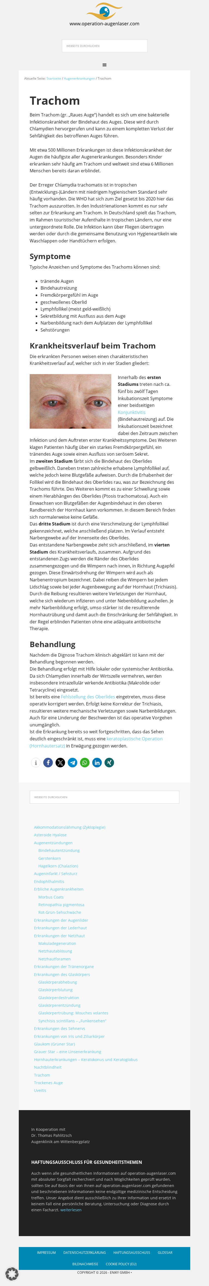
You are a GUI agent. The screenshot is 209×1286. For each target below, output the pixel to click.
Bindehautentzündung (59, 850)
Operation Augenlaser (104, 13)
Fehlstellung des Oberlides (88, 697)
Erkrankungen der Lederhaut (60, 927)
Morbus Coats (51, 897)
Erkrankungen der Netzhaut (59, 935)
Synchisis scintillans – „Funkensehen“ (72, 1020)
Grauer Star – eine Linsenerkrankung (67, 1051)
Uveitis (40, 1090)
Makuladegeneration (57, 943)
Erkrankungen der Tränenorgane (64, 966)
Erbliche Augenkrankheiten (59, 889)
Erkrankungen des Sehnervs (59, 1028)
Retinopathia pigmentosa (61, 904)
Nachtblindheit (48, 1067)
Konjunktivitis (132, 412)
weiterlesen (71, 1209)
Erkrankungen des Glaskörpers (62, 974)
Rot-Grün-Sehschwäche (59, 912)
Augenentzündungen (53, 842)
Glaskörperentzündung (59, 1005)
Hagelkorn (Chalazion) (58, 866)
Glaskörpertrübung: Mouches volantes (73, 1012)
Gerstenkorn (49, 858)
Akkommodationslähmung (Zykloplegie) (69, 827)
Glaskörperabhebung (57, 982)
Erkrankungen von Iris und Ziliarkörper (69, 1036)
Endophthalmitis (49, 881)
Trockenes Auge (48, 1082)
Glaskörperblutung (55, 989)
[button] (36, 762)
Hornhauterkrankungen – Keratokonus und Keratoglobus (86, 1059)
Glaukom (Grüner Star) (54, 1044)
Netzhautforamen (54, 959)
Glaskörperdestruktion (58, 997)
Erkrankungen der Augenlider (61, 920)
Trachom (42, 1075)
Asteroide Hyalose (50, 834)
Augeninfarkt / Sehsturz (55, 873)
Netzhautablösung (55, 951)
